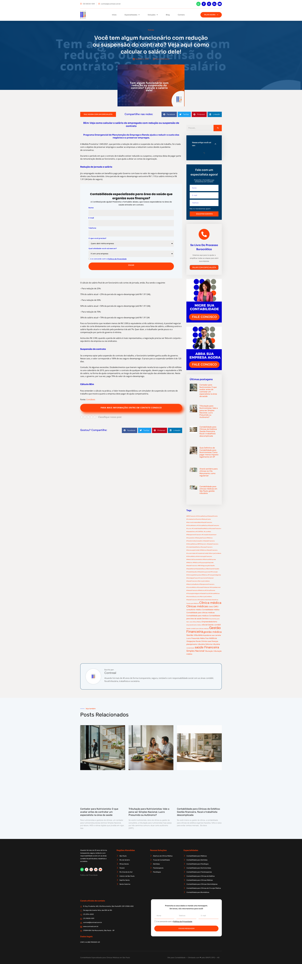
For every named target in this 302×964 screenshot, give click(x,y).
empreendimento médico (193, 625)
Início (114, 15)
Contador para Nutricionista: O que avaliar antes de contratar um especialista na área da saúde (208, 390)
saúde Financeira (207, 647)
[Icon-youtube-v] (220, 4)
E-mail (91, 218)
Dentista (205, 619)
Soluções (151, 15)
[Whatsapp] (198, 4)
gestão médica (212, 632)
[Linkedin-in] (214, 4)
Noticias (151, 30)
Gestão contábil (214, 625)
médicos (213, 638)
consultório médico (194, 610)
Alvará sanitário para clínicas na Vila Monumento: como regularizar (208, 472)
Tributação (209, 651)
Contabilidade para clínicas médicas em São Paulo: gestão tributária (208, 490)
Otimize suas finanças (209, 641)
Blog (168, 15)
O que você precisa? (97, 238)
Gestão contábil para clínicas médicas (197, 628)
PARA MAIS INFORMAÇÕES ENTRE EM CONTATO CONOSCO (131, 407)
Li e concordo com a (108, 259)
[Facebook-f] (204, 4)
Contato (181, 15)
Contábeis (90, 399)
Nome (91, 208)
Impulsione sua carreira (212, 635)
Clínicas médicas (197, 606)
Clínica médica (210, 603)
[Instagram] (209, 4)
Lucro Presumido (193, 638)
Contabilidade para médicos (197, 616)
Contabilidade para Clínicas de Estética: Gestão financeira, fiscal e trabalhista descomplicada (208, 431)
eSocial (205, 625)
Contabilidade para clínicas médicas (200, 612)
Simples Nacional (195, 650)
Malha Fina (204, 638)
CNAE (210, 607)
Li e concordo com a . (174, 921)
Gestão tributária (194, 635)
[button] (169, 114)
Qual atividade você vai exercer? (102, 248)
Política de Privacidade (182, 921)
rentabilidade (190, 648)
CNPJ (215, 606)
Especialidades (131, 15)
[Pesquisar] (218, 128)
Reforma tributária (213, 644)
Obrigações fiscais (193, 641)
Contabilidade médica (210, 610)
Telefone (92, 228)
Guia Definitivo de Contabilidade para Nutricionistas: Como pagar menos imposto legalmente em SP (208, 452)
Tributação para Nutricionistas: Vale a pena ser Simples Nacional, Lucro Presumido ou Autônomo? (208, 411)
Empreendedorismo (209, 622)
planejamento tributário (195, 644)
